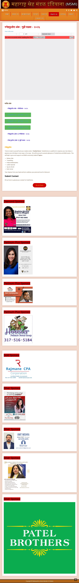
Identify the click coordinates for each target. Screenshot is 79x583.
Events (35, 14)
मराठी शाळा (63, 14)
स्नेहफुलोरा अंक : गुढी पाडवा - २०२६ (22, 27)
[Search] (76, 10)
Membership (26, 14)
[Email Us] (74, 10)
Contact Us (40, 18)
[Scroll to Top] (75, 579)
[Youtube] (71, 10)
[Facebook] (66, 10)
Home (7, 14)
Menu (6, 10)
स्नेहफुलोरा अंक (53, 14)
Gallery (44, 14)
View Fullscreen (9, 31)
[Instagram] (68, 10)
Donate (71, 14)
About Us (15, 14)
